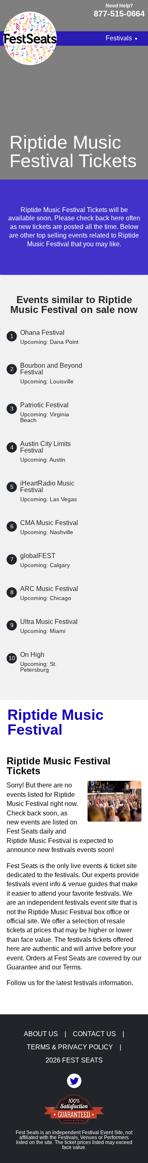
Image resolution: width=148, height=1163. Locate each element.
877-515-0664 (119, 13)
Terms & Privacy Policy (70, 1047)
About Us (41, 1034)
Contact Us (94, 1034)
